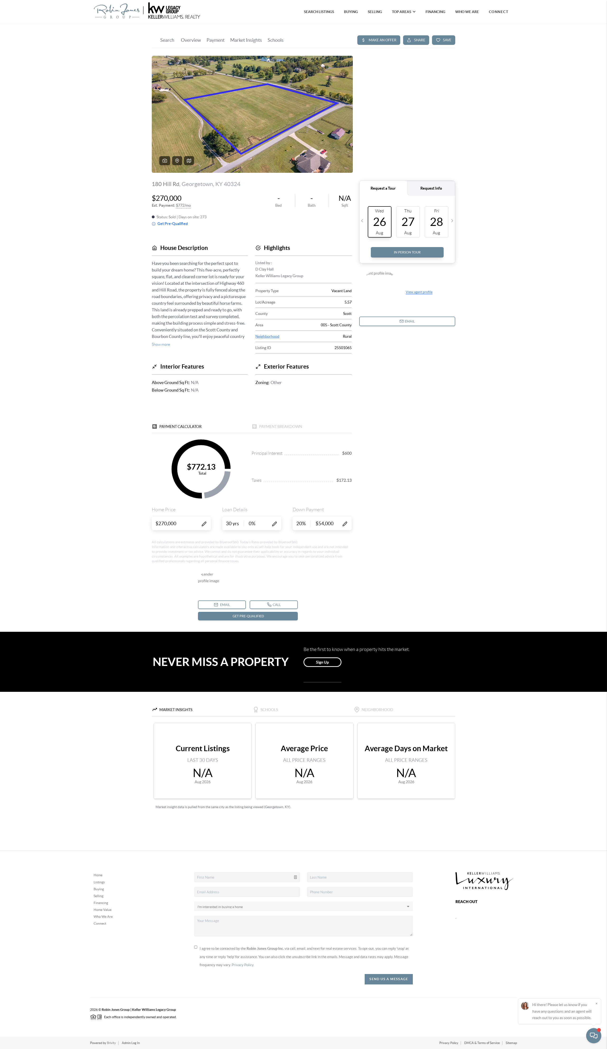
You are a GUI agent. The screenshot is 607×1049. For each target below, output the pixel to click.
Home (98, 875)
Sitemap (511, 1043)
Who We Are (103, 916)
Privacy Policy (242, 965)
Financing (101, 903)
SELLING (375, 12)
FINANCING (435, 12)
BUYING (351, 12)
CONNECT (499, 12)
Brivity (111, 1043)
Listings (99, 882)
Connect (100, 923)
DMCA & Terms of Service (482, 1043)
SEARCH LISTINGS (319, 12)
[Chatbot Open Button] (593, 1035)
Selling (98, 896)
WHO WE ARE (467, 12)
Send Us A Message (388, 979)
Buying (99, 889)
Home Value (102, 910)
